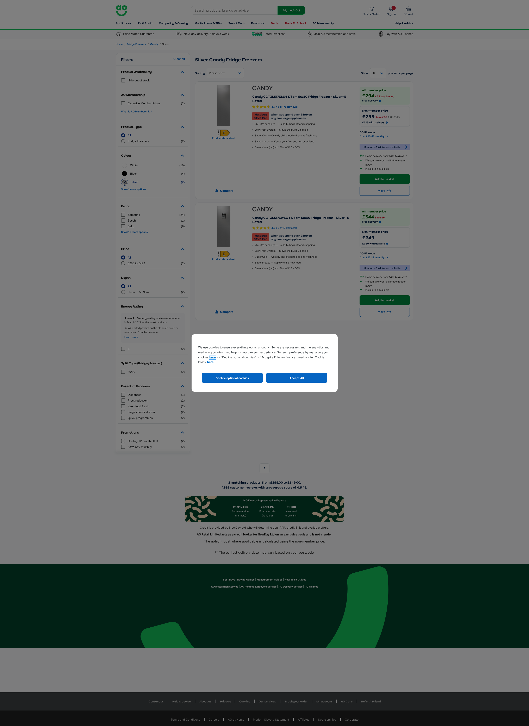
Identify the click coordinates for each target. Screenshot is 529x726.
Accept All (297, 378)
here (212, 357)
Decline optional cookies (232, 378)
